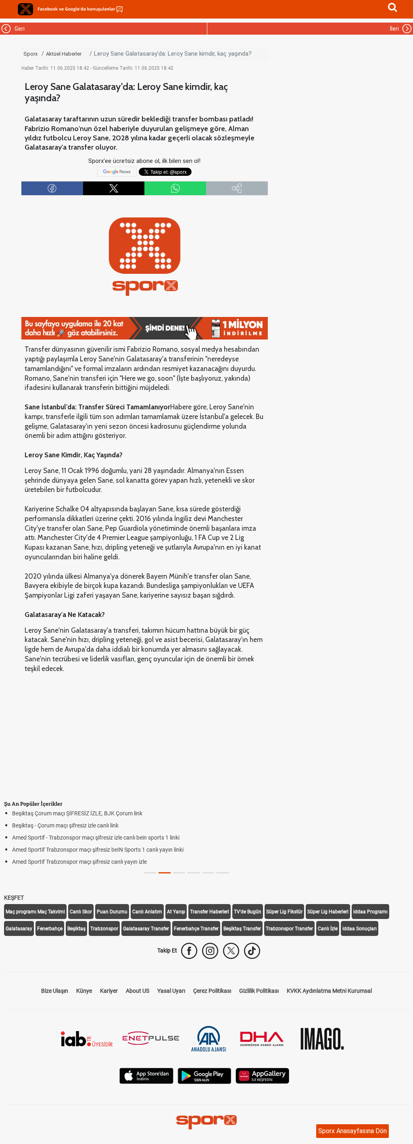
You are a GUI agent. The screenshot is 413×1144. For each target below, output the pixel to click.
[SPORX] (206, 1122)
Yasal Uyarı (171, 991)
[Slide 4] (208, 872)
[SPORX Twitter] (231, 951)
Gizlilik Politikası (259, 991)
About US (137, 991)
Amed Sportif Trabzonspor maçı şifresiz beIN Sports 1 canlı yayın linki (98, 849)
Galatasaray (19, 928)
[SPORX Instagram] (210, 951)
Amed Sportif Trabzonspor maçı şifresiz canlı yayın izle (79, 862)
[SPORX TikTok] (252, 951)
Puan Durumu (112, 912)
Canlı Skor (81, 912)
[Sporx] (25, 9)
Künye (84, 991)
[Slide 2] (179, 872)
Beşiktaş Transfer (242, 928)
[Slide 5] (223, 872)
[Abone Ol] (117, 171)
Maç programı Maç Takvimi (35, 912)
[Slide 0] (150, 872)
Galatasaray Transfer (146, 928)
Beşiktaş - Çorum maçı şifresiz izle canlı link (65, 825)
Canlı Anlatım (147, 912)
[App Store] (146, 1075)
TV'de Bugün (247, 912)
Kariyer (109, 991)
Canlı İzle (328, 928)
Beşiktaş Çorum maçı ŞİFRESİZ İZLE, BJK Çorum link (77, 813)
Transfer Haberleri (209, 912)
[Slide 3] (194, 872)
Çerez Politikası (212, 991)
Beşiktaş (76, 928)
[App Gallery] (263, 1075)
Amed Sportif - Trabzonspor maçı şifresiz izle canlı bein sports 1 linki (95, 837)
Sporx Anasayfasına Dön (352, 1131)
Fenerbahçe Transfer (196, 928)
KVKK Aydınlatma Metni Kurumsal (329, 991)
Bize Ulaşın (54, 991)
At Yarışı (176, 912)
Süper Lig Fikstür (284, 912)
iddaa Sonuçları (359, 928)
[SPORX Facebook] (189, 951)
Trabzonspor (104, 928)
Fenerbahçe (50, 928)
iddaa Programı (370, 912)
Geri (18, 28)
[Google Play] (204, 1075)
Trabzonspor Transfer (289, 928)
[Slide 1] (165, 872)
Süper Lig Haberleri (327, 912)
